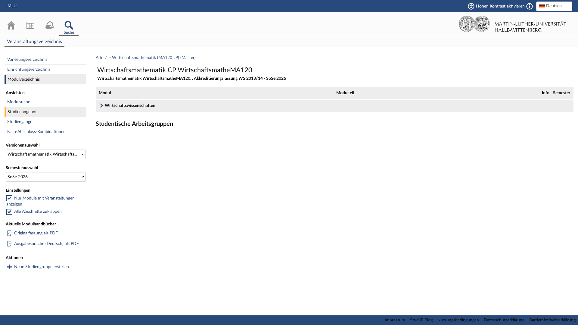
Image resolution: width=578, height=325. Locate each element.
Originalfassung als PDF (36, 233)
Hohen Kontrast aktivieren (500, 6)
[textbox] (554, 6)
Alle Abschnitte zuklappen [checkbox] (38, 211)
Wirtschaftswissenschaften (130, 106)
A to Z (101, 58)
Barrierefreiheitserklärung (552, 320)
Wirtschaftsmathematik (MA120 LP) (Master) (154, 58)
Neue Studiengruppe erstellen (41, 267)
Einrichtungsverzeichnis (28, 69)
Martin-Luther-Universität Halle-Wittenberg (512, 24)
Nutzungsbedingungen (458, 320)
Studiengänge (19, 122)
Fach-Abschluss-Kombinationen (36, 132)
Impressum (395, 320)
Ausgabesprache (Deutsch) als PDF (46, 244)
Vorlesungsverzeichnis (27, 59)
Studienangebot (22, 112)
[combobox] (554, 6)
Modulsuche (18, 102)
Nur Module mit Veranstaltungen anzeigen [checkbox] (40, 201)
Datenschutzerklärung (504, 320)
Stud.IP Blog (421, 320)
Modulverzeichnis (24, 79)
